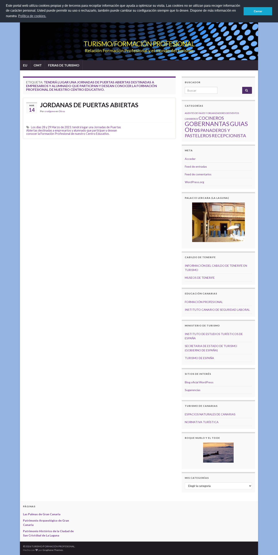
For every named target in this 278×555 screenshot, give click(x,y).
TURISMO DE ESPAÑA (199, 358)
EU (25, 65)
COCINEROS (211, 118)
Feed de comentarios (198, 174)
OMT (38, 65)
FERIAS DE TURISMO (63, 65)
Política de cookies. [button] (32, 16)
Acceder (190, 158)
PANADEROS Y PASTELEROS (207, 132)
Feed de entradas (196, 166)
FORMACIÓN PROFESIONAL (204, 302)
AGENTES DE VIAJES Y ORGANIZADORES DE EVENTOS (212, 113)
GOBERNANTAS (207, 123)
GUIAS (239, 123)
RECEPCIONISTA (229, 135)
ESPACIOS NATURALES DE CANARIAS (210, 414)
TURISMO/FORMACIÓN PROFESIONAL (139, 44)
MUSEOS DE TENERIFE (200, 277)
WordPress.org (194, 182)
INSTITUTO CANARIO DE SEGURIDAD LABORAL (217, 309)
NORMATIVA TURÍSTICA (202, 422)
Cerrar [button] (258, 11)
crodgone (49, 111)
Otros (62, 111)
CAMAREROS (191, 118)
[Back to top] (269, 546)
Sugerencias (192, 390)
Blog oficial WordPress (199, 382)
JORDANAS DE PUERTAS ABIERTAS (89, 104)
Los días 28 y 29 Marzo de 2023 (51, 127)
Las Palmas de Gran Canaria (41, 514)
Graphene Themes (53, 550)
